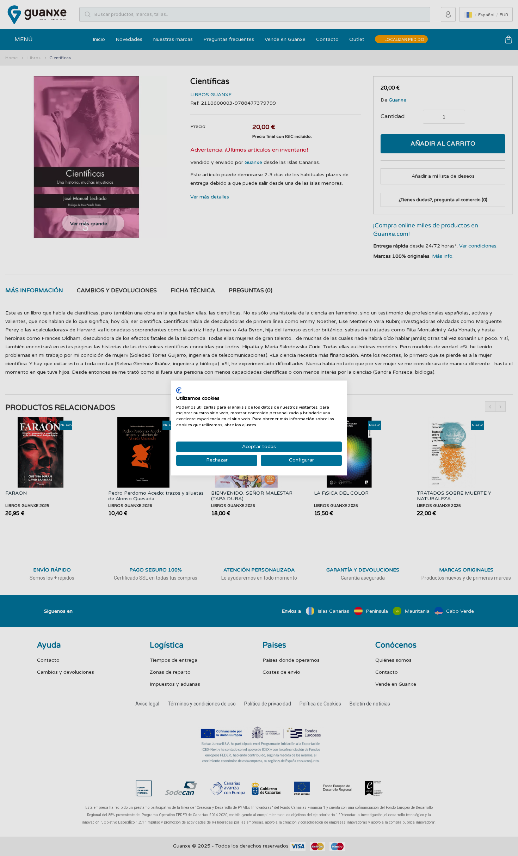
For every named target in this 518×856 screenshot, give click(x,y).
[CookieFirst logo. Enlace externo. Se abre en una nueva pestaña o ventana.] (178, 390)
